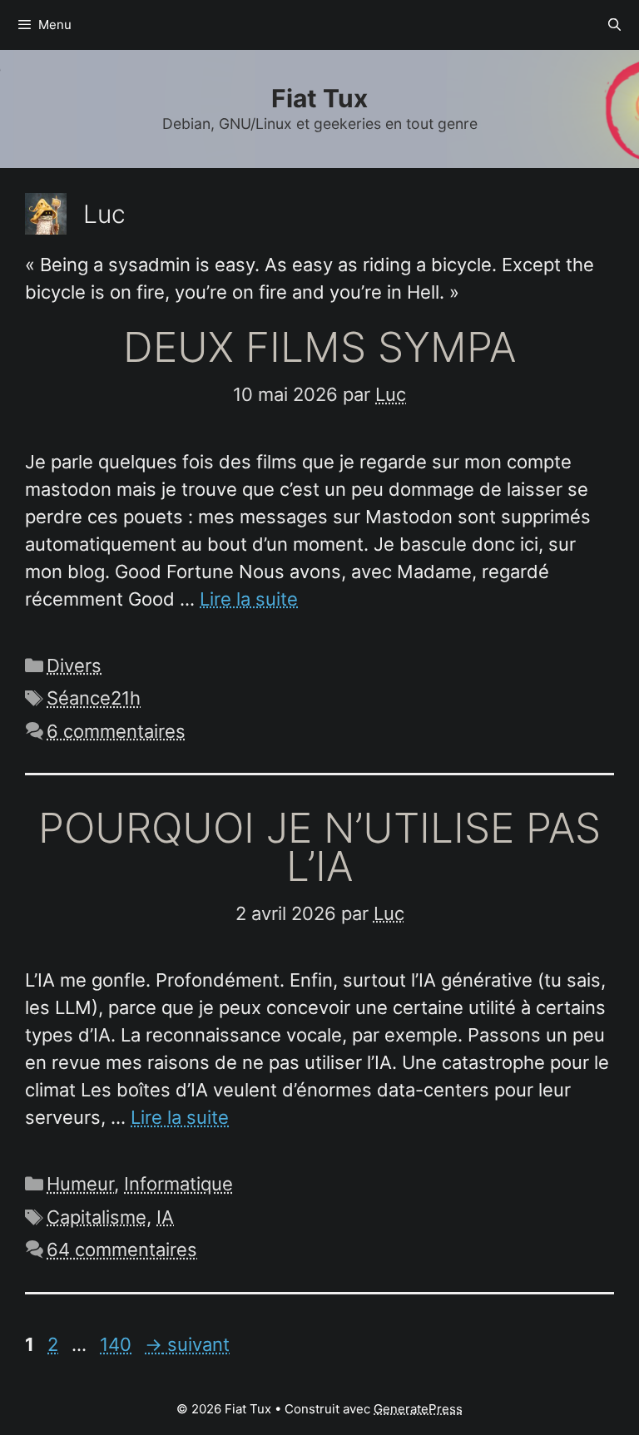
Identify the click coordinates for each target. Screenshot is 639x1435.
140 (117, 1344)
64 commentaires (122, 1249)
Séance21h (94, 698)
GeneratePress (418, 1409)
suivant (187, 1344)
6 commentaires (116, 731)
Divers (74, 665)
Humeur (80, 1184)
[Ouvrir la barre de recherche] (614, 25)
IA (165, 1217)
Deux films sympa (319, 347)
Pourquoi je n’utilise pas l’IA (319, 847)
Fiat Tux (319, 98)
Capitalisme (96, 1217)
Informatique (178, 1184)
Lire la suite (249, 599)
